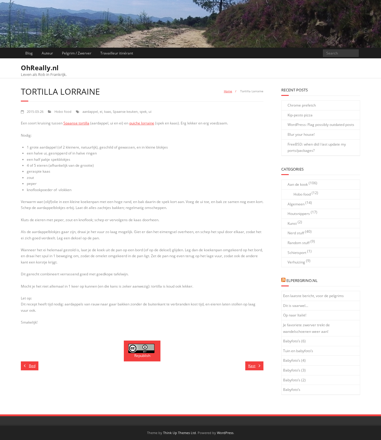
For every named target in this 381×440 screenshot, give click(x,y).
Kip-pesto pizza (300, 115)
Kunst (292, 223)
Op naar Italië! (294, 315)
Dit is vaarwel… (295, 305)
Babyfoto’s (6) (294, 341)
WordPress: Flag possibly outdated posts (321, 124)
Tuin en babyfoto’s (298, 350)
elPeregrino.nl (302, 280)
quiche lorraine (141, 123)
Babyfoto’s (291, 389)
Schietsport (297, 252)
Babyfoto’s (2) (294, 380)
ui (150, 111)
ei (101, 111)
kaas (107, 111)
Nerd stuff (296, 232)
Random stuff (299, 242)
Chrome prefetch (302, 105)
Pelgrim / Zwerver (76, 53)
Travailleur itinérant (116, 53)
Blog (29, 53)
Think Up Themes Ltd (179, 432)
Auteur (47, 53)
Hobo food (62, 111)
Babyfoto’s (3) (294, 370)
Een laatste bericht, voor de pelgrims (313, 295)
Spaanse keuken (125, 111)
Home (228, 91)
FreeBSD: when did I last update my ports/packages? (317, 147)
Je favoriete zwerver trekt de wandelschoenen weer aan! (306, 328)
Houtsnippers (299, 213)
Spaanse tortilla (76, 123)
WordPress (225, 432)
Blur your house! (301, 134)
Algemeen (296, 204)
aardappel (90, 111)
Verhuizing (296, 262)
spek (143, 111)
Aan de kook (298, 184)
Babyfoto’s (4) (294, 360)
